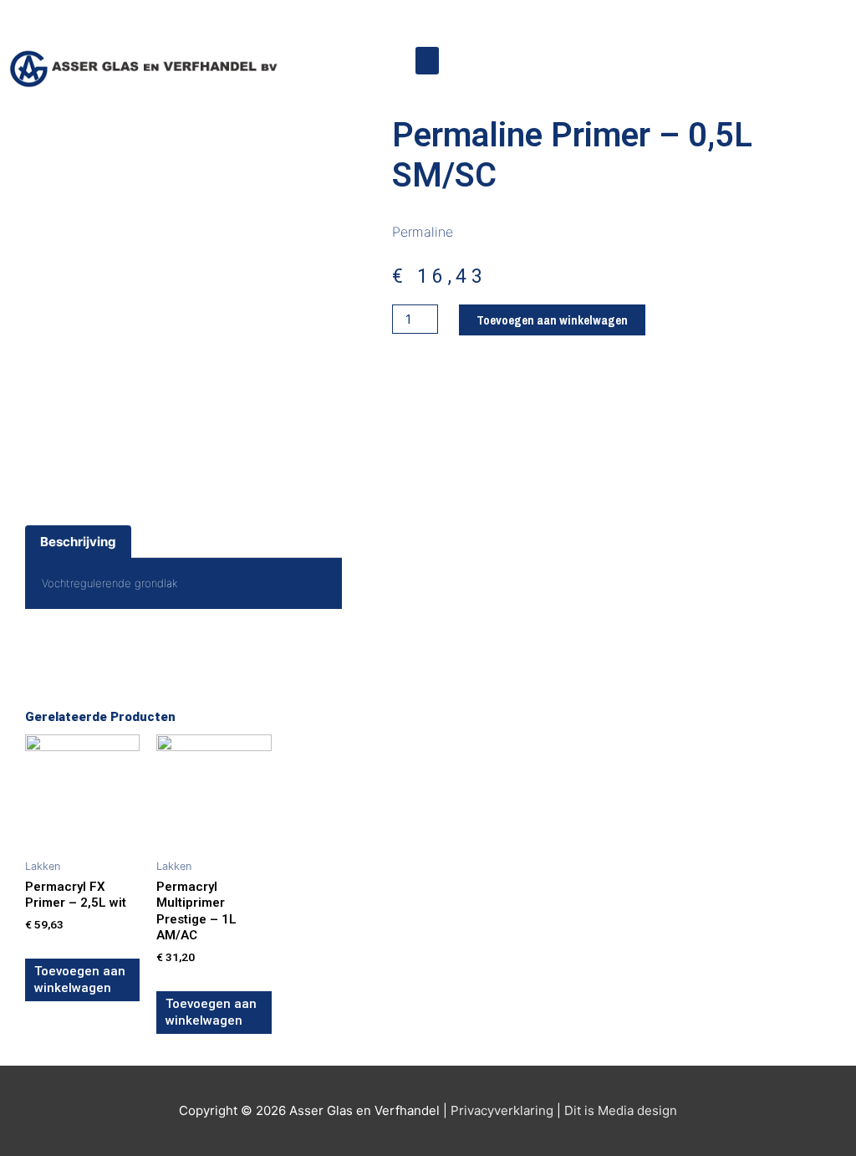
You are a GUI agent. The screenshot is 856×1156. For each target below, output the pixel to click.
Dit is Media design (620, 1110)
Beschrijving (78, 542)
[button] (427, 60)
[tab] (78, 541)
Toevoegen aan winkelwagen (552, 320)
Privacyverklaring (502, 1110)
